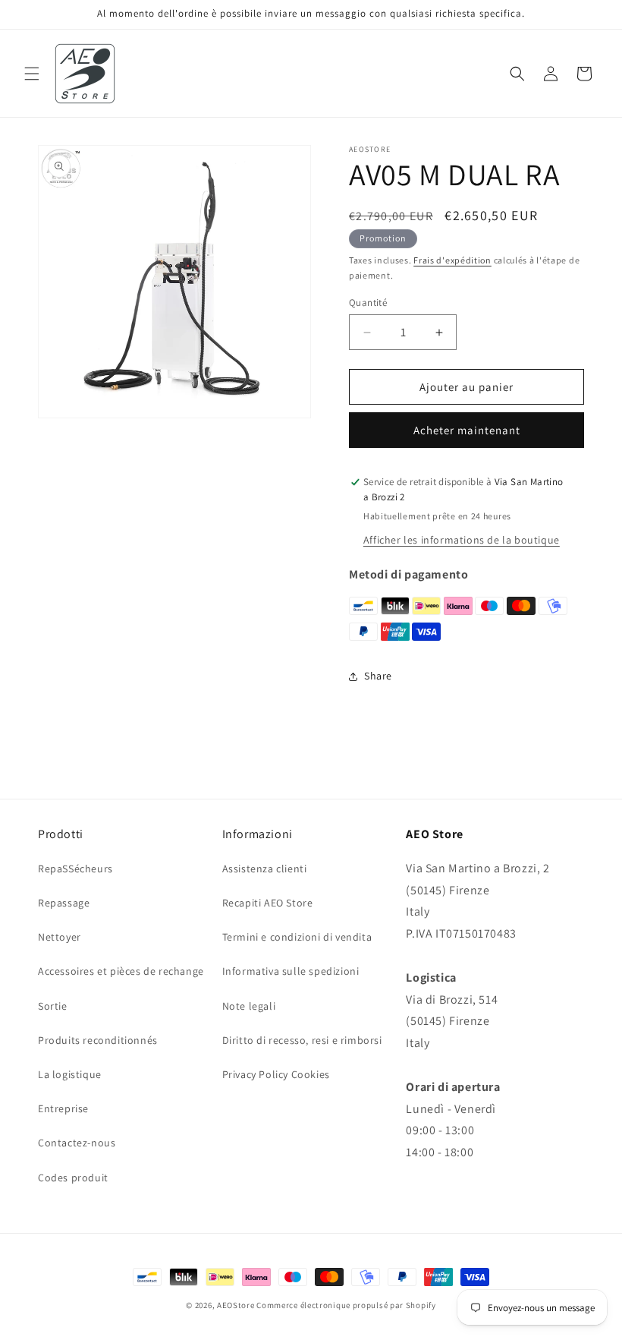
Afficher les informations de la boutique (461, 540)
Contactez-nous (76, 1142)
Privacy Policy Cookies (276, 1074)
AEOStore (236, 1305)
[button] (32, 73)
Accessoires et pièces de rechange (121, 971)
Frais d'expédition (452, 260)
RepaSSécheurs (75, 868)
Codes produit (73, 1177)
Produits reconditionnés (98, 1040)
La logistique (70, 1074)
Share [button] (378, 676)
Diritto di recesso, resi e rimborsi (302, 1040)
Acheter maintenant (466, 430)
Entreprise (63, 1108)
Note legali (249, 1006)
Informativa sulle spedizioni (291, 971)
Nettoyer (59, 937)
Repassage (64, 903)
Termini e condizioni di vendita (297, 937)
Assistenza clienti (264, 868)
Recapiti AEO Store (267, 903)
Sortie (53, 1006)
